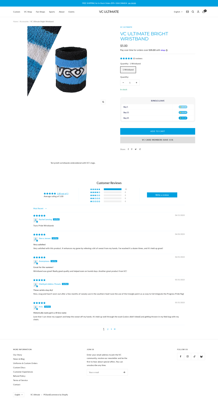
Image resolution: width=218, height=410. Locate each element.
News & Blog (18, 359)
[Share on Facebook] (128, 149)
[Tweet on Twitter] (136, 149)
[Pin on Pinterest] (131, 149)
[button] (126, 58)
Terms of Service (20, 380)
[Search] (193, 12)
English (177, 12)
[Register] (124, 372)
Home (15, 21)
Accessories (24, 21)
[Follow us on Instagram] (187, 356)
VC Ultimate (126, 27)
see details (132, 3)
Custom (16, 11)
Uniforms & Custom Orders (25, 363)
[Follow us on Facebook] (180, 356)
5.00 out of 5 (62, 193)
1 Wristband (128, 69)
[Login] (198, 12)
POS (45, 395)
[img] (39, 215)
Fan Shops (40, 11)
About (61, 11)
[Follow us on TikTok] (194, 356)
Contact (16, 384)
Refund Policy (19, 376)
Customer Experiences (23, 372)
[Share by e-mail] (140, 149)
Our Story (17, 354)
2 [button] (107, 329)
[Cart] (203, 11)
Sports (52, 11)
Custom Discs (19, 367)
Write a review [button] (162, 195)
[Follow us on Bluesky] (201, 356)
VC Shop (28, 11)
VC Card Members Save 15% (157, 140)
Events (71, 11)
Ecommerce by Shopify (59, 395)
